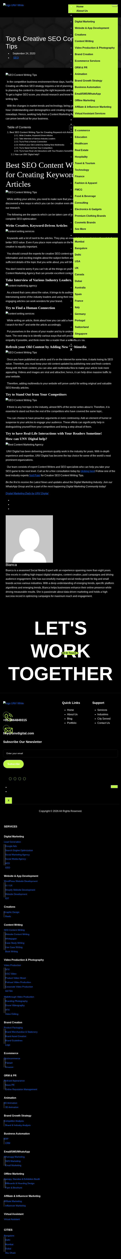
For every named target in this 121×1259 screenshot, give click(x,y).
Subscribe (13, 764)
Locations (82, 235)
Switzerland (82, 327)
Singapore (81, 333)
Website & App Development (92, 28)
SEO (16, 57)
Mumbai (79, 241)
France (79, 301)
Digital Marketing (85, 21)
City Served (103, 718)
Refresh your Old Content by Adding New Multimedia (41, 145)
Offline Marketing (85, 100)
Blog (79, 340)
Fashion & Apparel (86, 183)
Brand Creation (84, 54)
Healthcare (81, 143)
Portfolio (81, 119)
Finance (79, 176)
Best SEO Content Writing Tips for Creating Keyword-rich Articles (42, 132)
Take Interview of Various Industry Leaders (37, 139)
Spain (78, 294)
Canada (79, 274)
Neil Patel (34, 475)
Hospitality (81, 156)
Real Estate (81, 150)
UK (77, 268)
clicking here (88, 471)
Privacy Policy (18, 787)
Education (81, 137)
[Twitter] (10, 778)
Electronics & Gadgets (88, 209)
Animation (81, 74)
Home (80, 6)
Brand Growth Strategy (88, 80)
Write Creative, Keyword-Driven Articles (36, 135)
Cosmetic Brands (85, 222)
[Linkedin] (24, 778)
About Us (82, 10)
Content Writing (84, 41)
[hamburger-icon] (115, 5)
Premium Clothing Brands (90, 216)
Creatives (80, 34)
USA (77, 261)
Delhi (78, 254)
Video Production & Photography (95, 47)
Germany (80, 314)
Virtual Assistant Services (90, 113)
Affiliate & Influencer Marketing (93, 107)
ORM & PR (81, 67)
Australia (80, 287)
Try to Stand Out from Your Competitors (35, 148)
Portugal (80, 320)
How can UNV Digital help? (27, 154)
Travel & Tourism (85, 163)
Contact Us (83, 344)
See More (80, 229)
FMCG (78, 189)
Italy (77, 307)
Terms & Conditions (21, 791)
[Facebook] (15, 778)
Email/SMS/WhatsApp (88, 93)
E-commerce (82, 130)
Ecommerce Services (87, 61)
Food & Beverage (85, 196)
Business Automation (88, 87)
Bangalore (81, 248)
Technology (82, 170)
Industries (82, 124)
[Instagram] (19, 778)
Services (81, 15)
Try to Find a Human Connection (33, 142)
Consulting (81, 202)
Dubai (78, 281)
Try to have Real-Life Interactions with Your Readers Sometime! (46, 151)
